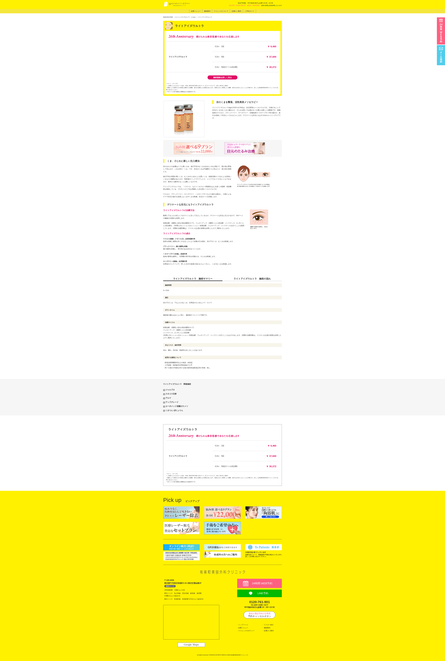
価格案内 (267, 628)
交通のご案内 (269, 631)
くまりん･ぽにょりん (174, 410)
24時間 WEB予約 (262, 583)
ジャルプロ (170, 390)
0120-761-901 (259, 602)
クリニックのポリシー (246, 631)
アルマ (168, 398)
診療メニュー (243, 628)
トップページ (243, 625)
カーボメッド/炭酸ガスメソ (176, 406)
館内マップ (170, 586)
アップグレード (171, 402)
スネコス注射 (171, 394)
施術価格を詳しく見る (222, 77)
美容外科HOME (168, 17)
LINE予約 (262, 593)
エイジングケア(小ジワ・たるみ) (185, 17)
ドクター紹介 (269, 625)
